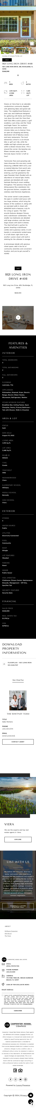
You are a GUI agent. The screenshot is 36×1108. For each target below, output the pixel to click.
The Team (8, 936)
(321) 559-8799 (7, 729)
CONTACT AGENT (18, 742)
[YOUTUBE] (20, 1079)
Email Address (7, 990)
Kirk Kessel (8, 933)
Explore (18, 839)
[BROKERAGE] (25, 1079)
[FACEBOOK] (10, 1079)
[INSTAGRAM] (15, 1079)
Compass (22, 1034)
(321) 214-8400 (10, 972)
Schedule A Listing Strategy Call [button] (18, 906)
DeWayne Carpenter (11, 931)
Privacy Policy (27, 1004)
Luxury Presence (23, 1085)
